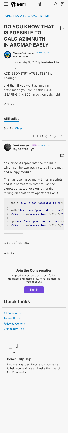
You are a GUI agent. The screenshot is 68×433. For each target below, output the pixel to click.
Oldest (19, 128)
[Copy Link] (15, 68)
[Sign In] (62, 4)
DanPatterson (22, 145)
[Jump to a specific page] (61, 136)
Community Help (14, 328)
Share (9, 104)
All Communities (13, 313)
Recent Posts (12, 318)
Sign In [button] (34, 289)
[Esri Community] (18, 4)
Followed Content (14, 323)
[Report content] (62, 28)
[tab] (12, 118)
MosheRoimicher (24, 53)
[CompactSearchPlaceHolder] (55, 4)
